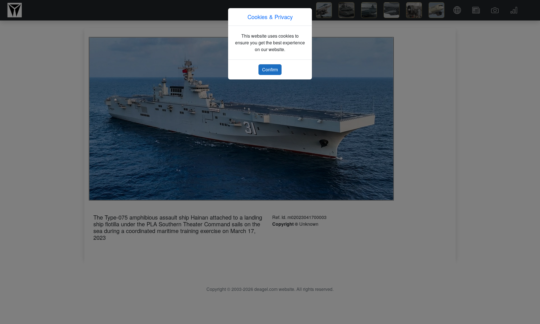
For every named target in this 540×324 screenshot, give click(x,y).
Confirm (270, 69)
